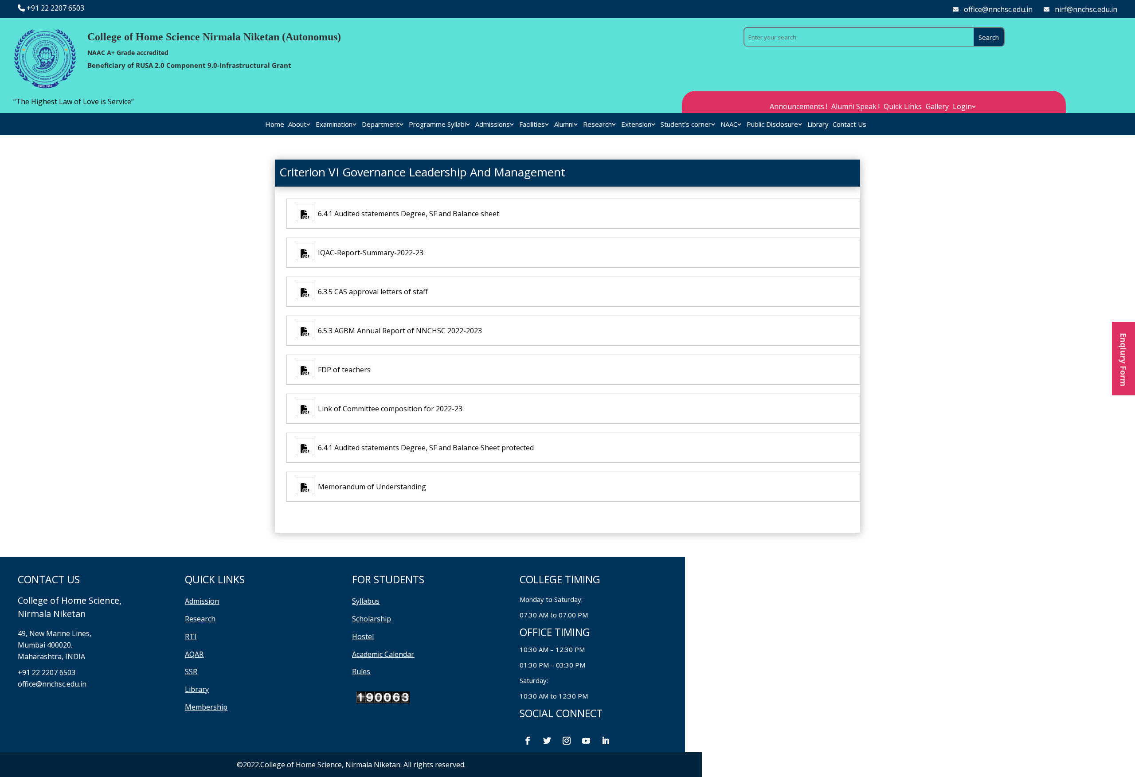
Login (962, 107)
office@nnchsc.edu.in (998, 9)
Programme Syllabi (437, 125)
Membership (206, 707)
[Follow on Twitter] (547, 741)
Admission (202, 601)
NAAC (728, 125)
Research (597, 125)
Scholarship (371, 619)
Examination (334, 125)
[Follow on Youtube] (586, 741)
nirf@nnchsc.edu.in (1086, 9)
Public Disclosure (772, 125)
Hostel (363, 636)
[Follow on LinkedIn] (606, 741)
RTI (190, 636)
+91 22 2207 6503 (55, 8)
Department (380, 125)
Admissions (492, 125)
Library (818, 125)
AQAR (194, 654)
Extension (636, 125)
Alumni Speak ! (855, 107)
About (297, 125)
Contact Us (849, 125)
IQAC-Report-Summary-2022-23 (368, 253)
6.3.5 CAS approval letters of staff (371, 292)
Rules (361, 671)
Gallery (937, 107)
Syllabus (366, 601)
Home (274, 125)
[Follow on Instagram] (567, 741)
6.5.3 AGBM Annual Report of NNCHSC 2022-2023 (398, 331)
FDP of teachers (342, 370)
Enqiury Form (1123, 359)
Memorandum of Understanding (370, 487)
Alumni (564, 125)
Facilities (532, 125)
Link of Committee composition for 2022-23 (388, 409)
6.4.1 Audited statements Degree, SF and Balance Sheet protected (424, 448)
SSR (191, 671)
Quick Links (903, 107)
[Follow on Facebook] (528, 741)
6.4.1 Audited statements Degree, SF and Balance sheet (406, 214)
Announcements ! (798, 107)
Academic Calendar (383, 654)
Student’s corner (686, 125)
